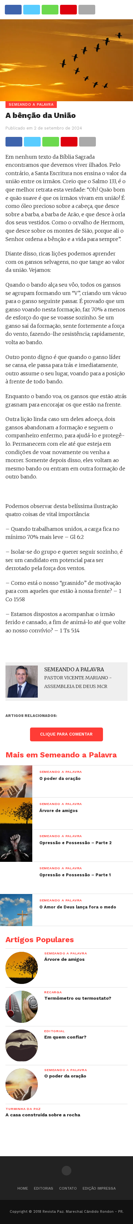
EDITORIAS (43, 1188)
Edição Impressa (99, 1188)
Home (22, 1188)
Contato (68, 1188)
